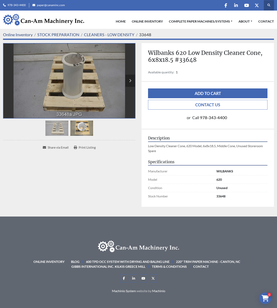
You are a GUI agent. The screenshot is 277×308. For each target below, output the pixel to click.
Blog (75, 261)
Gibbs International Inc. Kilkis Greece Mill (108, 266)
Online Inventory (147, 21)
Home (121, 21)
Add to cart (208, 93)
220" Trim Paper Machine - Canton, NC (208, 261)
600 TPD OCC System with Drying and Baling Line (128, 261)
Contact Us (207, 104)
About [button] (244, 21)
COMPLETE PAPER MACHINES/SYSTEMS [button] (199, 21)
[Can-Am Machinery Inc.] (138, 246)
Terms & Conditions (169, 266)
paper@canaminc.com (51, 5)
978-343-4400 (17, 5)
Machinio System (124, 291)
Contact (266, 21)
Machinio (158, 291)
